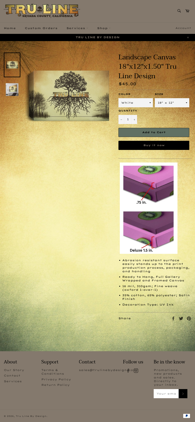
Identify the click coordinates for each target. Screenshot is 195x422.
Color (124, 94)
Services (76, 28)
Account (183, 27)
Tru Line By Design (31, 416)
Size (159, 94)
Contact (12, 375)
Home (10, 28)
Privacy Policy (56, 379)
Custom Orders (41, 28)
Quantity (127, 110)
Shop (103, 28)
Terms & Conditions (52, 371)
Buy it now (154, 145)
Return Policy (55, 385)
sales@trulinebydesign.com (108, 370)
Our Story (14, 370)
